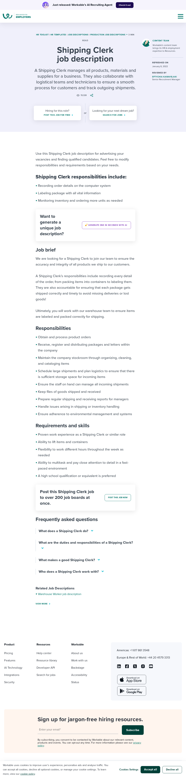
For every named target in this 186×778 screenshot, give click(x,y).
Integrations (11, 675)
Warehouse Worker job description (59, 594)
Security (9, 682)
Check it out (125, 5)
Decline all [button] (172, 769)
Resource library (47, 660)
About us (77, 653)
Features (9, 660)
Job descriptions (78, 35)
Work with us (79, 660)
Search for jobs (46, 675)
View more (42, 604)
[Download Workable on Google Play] (131, 691)
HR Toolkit (42, 35)
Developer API (46, 668)
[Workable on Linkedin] (119, 667)
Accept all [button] (150, 769)
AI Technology (13, 668)
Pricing (8, 653)
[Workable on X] (143, 667)
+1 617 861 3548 (139, 650)
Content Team (161, 41)
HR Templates (58, 35)
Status (75, 682)
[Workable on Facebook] (127, 667)
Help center (44, 653)
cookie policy (27, 773)
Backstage (77, 668)
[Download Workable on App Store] (131, 679)
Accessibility (79, 675)
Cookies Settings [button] (128, 769)
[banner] (86, 225)
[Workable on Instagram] (151, 667)
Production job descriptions (108, 35)
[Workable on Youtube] (135, 667)
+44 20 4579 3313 (158, 657)
